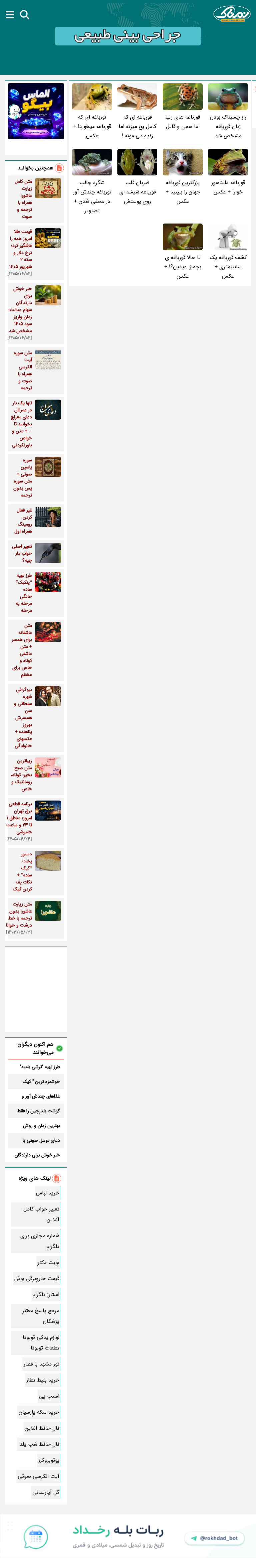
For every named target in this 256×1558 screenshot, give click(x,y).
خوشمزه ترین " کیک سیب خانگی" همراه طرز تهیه (38, 1081)
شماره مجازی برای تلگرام (39, 1241)
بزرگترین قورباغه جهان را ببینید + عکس (183, 191)
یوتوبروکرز (48, 1460)
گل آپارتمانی (45, 1492)
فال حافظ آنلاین (42, 1428)
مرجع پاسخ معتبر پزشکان (40, 1315)
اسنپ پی (49, 1396)
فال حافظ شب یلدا (38, 1444)
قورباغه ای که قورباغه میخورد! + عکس (92, 126)
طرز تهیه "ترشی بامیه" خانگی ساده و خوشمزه (39, 1067)
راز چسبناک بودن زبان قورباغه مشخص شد (228, 126)
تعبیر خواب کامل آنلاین (41, 1214)
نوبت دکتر (48, 1262)
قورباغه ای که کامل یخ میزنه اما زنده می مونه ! (137, 126)
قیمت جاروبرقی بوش (36, 1278)
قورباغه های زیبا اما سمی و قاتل (182, 122)
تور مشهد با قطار (41, 1364)
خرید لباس (47, 1193)
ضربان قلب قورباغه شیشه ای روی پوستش (137, 191)
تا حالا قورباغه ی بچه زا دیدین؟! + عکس (182, 266)
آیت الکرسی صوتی (38, 1476)
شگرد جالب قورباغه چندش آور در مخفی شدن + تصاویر (92, 196)
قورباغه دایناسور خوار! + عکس (228, 187)
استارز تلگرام (46, 1294)
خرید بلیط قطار (42, 1380)
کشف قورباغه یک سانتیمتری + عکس (228, 266)
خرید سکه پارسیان (39, 1412)
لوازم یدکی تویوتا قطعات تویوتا (41, 1342)
